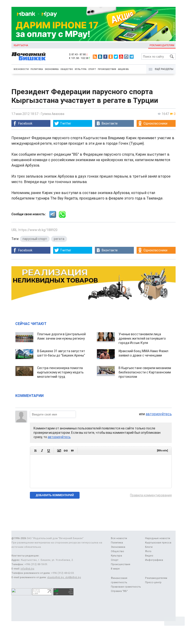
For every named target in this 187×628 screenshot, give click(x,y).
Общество (66, 69)
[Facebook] (105, 57)
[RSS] (95, 57)
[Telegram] (132, 57)
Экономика (52, 69)
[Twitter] (116, 57)
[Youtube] (121, 57)
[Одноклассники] (111, 57)
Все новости (21, 69)
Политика (37, 69)
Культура (80, 69)
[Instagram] (126, 57)
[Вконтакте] (100, 57)
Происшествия (107, 69)
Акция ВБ (123, 69)
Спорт (92, 69)
